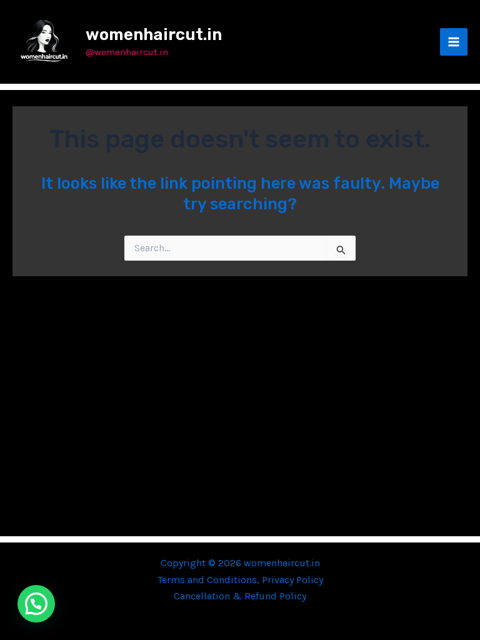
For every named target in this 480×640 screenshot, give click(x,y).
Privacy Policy (292, 580)
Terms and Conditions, (210, 580)
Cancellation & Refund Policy (240, 596)
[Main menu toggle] (454, 42)
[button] (36, 603)
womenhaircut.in (154, 34)
